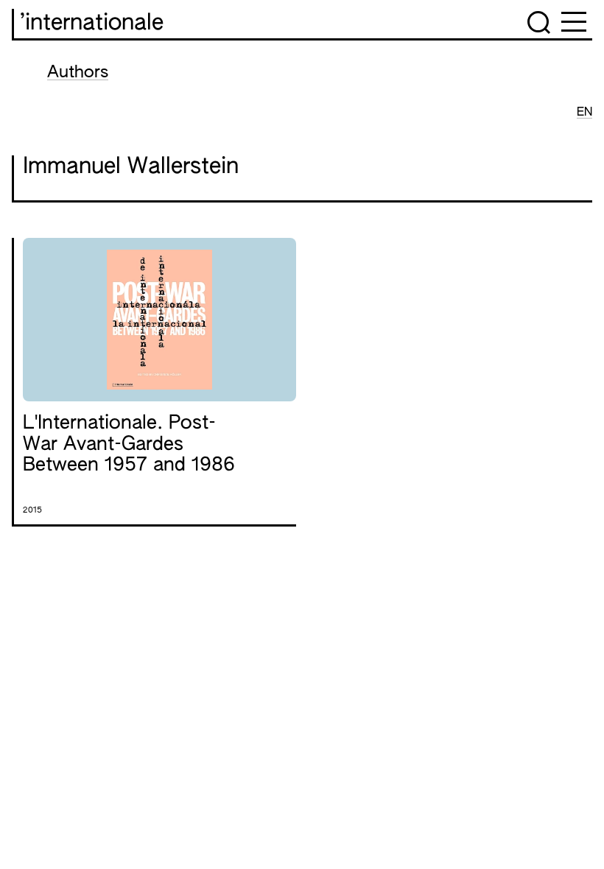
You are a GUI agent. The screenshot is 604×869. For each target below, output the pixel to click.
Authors (77, 73)
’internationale (92, 24)
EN (584, 113)
